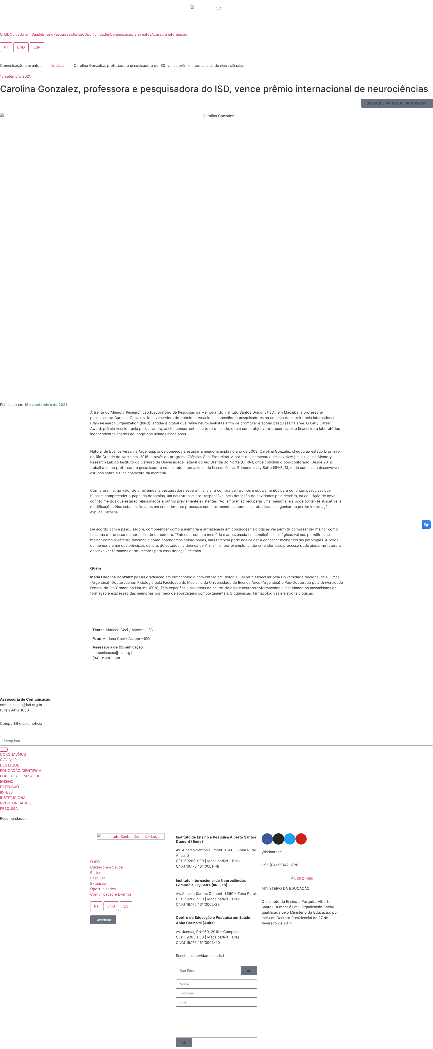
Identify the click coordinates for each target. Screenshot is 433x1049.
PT (6, 47)
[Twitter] (289, 839)
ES (126, 906)
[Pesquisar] (4, 750)
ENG (21, 47)
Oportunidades (103, 889)
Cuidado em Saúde (106, 867)
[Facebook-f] (267, 839)
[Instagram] (278, 839)
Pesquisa (97, 878)
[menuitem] (5, 34)
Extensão (98, 883)
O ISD (95, 861)
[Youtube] (301, 839)
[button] (397, 103)
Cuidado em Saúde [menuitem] (26, 34)
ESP (37, 47)
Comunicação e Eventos (111, 894)
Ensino (95, 872)
